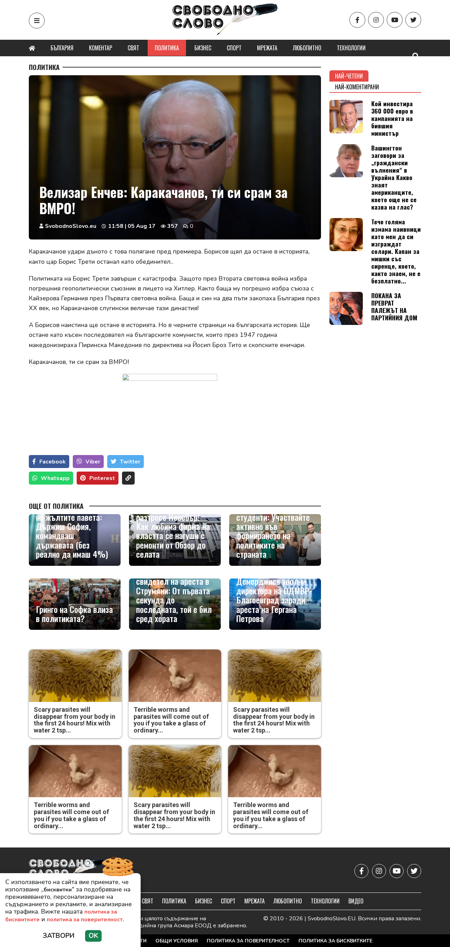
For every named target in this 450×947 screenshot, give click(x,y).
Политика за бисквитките (335, 941)
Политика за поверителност (248, 941)
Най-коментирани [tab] (357, 87)
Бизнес (202, 48)
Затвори (59, 935)
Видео (356, 901)
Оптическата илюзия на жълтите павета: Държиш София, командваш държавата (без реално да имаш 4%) (72, 530)
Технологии (351, 48)
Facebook (52, 462)
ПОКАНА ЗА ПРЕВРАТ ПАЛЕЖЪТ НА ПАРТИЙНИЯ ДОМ (394, 306)
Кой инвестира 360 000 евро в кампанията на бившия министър (392, 118)
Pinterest (102, 478)
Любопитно (307, 48)
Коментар (100, 48)
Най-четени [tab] (349, 76)
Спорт (234, 48)
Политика (167, 48)
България (62, 48)
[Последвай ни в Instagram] (376, 20)
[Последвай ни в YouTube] (395, 20)
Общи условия (176, 941)
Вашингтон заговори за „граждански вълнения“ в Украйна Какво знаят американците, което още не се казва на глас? (394, 177)
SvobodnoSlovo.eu (70, 226)
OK (93, 935)
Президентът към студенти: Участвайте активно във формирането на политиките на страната (273, 530)
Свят (133, 48)
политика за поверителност (85, 919)
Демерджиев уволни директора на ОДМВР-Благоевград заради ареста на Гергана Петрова (274, 599)
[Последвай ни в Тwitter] (413, 20)
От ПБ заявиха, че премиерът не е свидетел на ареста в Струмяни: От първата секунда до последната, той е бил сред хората (174, 590)
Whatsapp (55, 478)
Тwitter (130, 462)
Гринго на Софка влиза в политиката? (74, 613)
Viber (92, 462)
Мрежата (267, 48)
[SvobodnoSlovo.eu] (70, 871)
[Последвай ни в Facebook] (357, 20)
